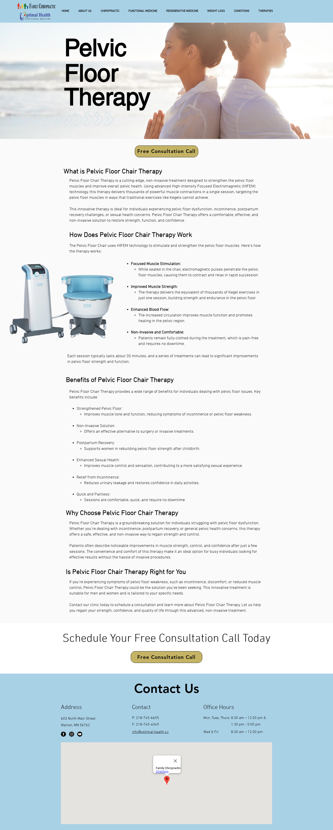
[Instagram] (71, 734)
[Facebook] (63, 734)
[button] (85, 11)
